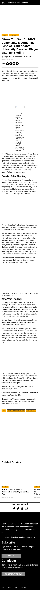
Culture (24, 587)
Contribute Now (13, 574)
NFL (16, 587)
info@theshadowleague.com (23, 537)
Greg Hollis (7, 56)
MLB (9, 587)
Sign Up (11, 556)
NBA (3, 587)
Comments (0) (8, 59)
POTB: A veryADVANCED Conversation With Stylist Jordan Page (15, 492)
